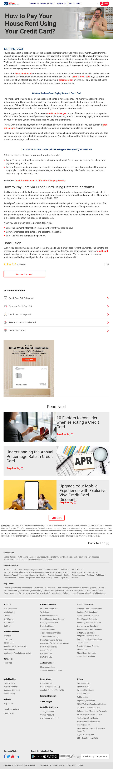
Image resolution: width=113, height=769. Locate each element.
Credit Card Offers (17, 330)
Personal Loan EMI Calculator (89, 609)
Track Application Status (50, 633)
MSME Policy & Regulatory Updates (91, 704)
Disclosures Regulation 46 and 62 (17, 653)
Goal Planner (82, 642)
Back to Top (97, 543)
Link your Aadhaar (47, 667)
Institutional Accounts (49, 718)
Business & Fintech (12, 690)
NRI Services (49, 590)
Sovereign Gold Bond (53, 578)
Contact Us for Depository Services (54, 643)
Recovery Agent (83, 725)
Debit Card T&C (83, 694)
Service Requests (47, 629)
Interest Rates (46, 683)
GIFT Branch (9, 622)
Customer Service (48, 604)
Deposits (48, 559)
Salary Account (36, 578)
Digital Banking (10, 679)
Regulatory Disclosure (86, 700)
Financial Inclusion (48, 696)
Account (7, 588)
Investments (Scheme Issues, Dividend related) (71, 593)
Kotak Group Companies (94, 756)
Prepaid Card (23, 578)
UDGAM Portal (46, 657)
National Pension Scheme (32, 559)
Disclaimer (44, 765)
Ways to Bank (9, 683)
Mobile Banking (10, 557)
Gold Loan (100, 575)
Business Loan (38, 572)
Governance (9, 643)
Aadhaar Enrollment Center (51, 670)
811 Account (50, 588)
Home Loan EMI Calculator (88, 616)
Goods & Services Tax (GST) (52, 690)
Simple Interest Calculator (88, 636)
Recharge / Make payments (75, 557)
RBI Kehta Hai (46, 654)
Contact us (8, 659)
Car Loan (90, 575)
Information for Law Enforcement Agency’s (91, 729)
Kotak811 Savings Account (51, 575)
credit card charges (56, 113)
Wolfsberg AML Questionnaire (89, 714)
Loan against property (29, 575)
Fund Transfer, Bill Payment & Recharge (73, 588)
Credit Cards (94, 557)
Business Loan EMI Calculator (89, 629)
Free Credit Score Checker (88, 646)
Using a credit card (81, 76)
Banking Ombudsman (49, 622)
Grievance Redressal (49, 616)
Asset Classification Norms (88, 721)
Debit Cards (8, 559)
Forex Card (73, 578)
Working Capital (99, 593)
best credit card (23, 73)
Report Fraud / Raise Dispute (52, 619)
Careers (7, 616)
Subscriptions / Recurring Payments (92, 711)
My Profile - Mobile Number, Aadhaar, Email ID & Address (79, 590)
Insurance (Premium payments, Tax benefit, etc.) (30, 593)
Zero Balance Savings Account (59, 572)
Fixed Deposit (92, 572)
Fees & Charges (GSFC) (50, 687)
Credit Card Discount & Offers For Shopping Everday (40, 180)
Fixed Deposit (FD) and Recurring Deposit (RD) (23, 590)
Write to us (44, 612)
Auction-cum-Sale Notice (87, 718)
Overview (7, 636)
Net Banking (23, 557)
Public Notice (82, 697)
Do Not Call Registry (48, 647)
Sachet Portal (45, 650)
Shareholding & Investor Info (15, 646)
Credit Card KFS (83, 687)
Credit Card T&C (83, 683)
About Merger (46, 701)
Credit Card (38, 588)
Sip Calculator (83, 649)
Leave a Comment (24, 274)
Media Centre (9, 612)
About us (7, 604)
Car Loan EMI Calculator (87, 612)
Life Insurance (79, 572)
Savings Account (35, 569)
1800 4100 (8, 663)
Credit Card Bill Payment (20, 314)
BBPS (65, 578)
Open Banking (9, 694)
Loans (17, 559)
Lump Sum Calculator (86, 656)
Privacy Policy (58, 765)
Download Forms (47, 626)
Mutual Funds (76, 569)
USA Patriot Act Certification (88, 707)
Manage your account (39, 557)
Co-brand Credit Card (85, 690)
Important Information (49, 609)
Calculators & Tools (85, 604)
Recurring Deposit (11, 575)
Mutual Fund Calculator (86, 653)
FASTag (101, 588)
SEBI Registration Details (87, 738)
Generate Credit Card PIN (20, 306)
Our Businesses (10, 609)
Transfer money (56, 557)
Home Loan (8, 569)
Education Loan (10, 578)
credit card (102, 251)
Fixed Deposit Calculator (87, 619)
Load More (57, 518)
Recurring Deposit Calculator (89, 622)
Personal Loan (21, 569)
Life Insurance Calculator (87, 626)
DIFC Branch (9, 619)
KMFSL (7, 626)
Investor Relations (11, 632)
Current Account (50, 569)
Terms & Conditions (76, 765)
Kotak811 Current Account (74, 575)
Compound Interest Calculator (89, 639)
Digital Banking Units (85, 734)
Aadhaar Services (47, 663)
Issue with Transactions (22, 588)
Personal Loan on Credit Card (22, 322)
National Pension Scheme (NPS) (17, 572)
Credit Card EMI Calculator (21, 298)
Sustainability (9, 650)
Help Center (8, 703)
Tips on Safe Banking (49, 636)
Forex (6, 593)
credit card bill (66, 80)
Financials (8, 639)
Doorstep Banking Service (51, 640)
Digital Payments (11, 687)
